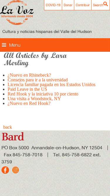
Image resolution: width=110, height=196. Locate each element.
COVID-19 (53, 5)
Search (98, 5)
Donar (68, 5)
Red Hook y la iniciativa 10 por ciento (43, 93)
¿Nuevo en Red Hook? (29, 103)
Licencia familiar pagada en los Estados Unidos (51, 84)
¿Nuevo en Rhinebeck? (29, 75)
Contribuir (83, 5)
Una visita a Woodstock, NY (34, 98)
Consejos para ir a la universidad (38, 79)
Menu (15, 45)
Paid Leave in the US (27, 89)
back (7, 127)
